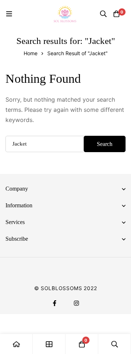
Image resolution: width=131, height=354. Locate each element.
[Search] (103, 13)
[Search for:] (65, 143)
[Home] (16, 344)
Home (30, 53)
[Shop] (49, 344)
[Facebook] (54, 303)
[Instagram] (76, 303)
